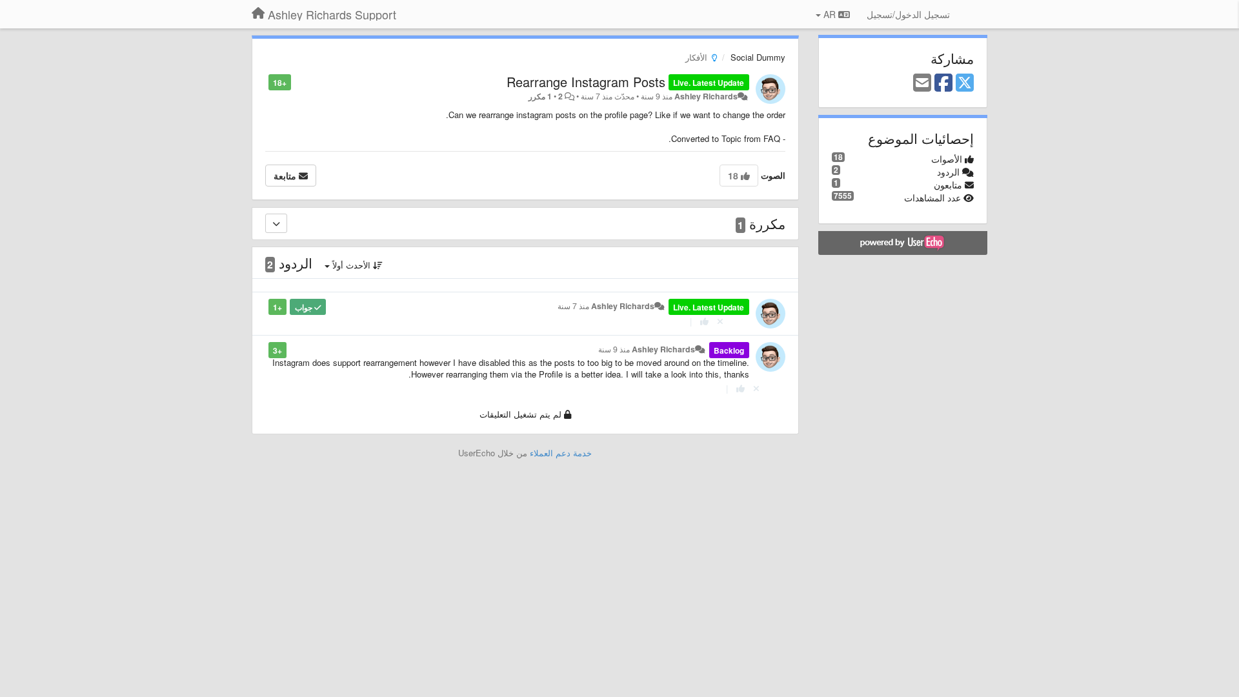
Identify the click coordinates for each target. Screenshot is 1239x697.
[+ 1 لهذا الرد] (704, 321)
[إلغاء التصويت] (720, 321)
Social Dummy (757, 57)
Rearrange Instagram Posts (586, 81)
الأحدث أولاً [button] (351, 265)
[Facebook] (943, 83)
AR (829, 14)
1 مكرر (540, 96)
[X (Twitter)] (965, 83)
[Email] (922, 83)
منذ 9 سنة (614, 349)
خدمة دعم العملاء (561, 453)
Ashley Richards (706, 96)
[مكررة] (276, 223)
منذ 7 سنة (573, 306)
